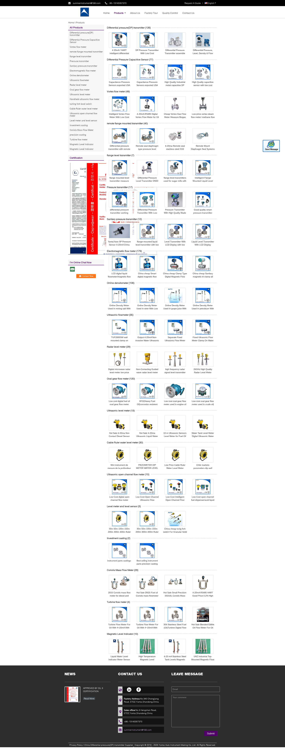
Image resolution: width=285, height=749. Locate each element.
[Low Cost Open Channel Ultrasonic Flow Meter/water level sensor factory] (147, 486)
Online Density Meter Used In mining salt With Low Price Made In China (119, 308)
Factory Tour (151, 12)
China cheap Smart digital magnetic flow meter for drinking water (147, 276)
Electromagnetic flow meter (83, 70)
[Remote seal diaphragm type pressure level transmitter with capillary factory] (147, 135)
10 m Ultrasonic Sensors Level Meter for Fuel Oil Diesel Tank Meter (174, 436)
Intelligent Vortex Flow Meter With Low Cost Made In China (119, 117)
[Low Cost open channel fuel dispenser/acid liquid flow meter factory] (202, 486)
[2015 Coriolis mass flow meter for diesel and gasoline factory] (119, 582)
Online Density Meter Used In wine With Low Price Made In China (147, 308)
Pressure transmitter (79, 61)
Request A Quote (193, 3)
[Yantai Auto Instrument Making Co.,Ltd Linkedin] (129, 689)
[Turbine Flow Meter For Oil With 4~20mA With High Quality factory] (119, 614)
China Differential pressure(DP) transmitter (104, 745)
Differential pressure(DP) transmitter (81, 33)
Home (106, 12)
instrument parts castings (119, 560)
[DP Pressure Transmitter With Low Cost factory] (147, 40)
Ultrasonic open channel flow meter (83, 114)
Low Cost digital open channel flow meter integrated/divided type (119, 500)
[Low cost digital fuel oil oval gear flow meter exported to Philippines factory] (119, 391)
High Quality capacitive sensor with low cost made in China (202, 85)
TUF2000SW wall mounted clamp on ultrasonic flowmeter (119, 340)
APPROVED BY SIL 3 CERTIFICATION (93, 689)
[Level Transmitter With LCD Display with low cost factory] (175, 231)
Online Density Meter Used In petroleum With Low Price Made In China (203, 308)
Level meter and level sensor (83, 120)
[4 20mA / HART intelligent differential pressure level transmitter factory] (119, 40)
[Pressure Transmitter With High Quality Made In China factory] (175, 199)
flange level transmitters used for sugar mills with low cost (175, 181)
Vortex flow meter (78, 47)
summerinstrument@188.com (86, 3)
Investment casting (79, 125)
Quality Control (170, 12)
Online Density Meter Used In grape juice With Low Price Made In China (175, 308)
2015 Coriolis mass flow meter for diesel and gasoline (119, 595)
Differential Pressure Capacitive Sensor (85, 40)
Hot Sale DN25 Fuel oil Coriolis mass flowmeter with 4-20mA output (147, 595)
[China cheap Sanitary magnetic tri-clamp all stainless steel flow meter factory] (202, 263)
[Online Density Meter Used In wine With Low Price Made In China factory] (147, 295)
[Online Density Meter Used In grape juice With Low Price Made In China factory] (175, 295)
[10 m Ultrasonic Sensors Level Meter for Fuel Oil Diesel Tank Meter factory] (175, 423)
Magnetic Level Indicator (81, 144)
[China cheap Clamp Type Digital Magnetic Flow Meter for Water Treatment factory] (175, 263)
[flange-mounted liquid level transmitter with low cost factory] (147, 231)
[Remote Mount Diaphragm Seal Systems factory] (202, 135)
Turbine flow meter (78, 139)
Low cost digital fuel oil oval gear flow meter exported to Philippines (119, 404)
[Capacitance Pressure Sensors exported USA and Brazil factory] (119, 72)
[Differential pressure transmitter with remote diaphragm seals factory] (119, 135)
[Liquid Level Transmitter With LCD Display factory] (202, 231)
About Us (135, 12)
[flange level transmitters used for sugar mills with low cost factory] (175, 167)
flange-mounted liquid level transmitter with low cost (147, 244)
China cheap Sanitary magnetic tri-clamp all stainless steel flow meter (203, 276)
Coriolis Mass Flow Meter (81, 130)
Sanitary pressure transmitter (83, 66)
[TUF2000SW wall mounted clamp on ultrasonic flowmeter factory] (119, 327)
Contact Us (188, 12)
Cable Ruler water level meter (84, 108)
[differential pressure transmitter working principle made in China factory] (119, 199)
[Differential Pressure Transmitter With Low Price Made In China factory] (147, 199)
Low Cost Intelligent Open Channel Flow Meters (175, 500)
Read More (89, 698)
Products (119, 12)
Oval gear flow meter (80, 89)
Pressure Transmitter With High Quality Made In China (175, 213)
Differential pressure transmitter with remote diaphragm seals (119, 149)
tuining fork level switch (81, 104)
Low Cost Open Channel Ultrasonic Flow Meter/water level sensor (147, 500)
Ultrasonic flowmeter (79, 80)
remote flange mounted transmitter (86, 51)
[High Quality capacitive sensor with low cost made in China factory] (202, 72)
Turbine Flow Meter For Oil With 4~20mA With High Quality (119, 627)
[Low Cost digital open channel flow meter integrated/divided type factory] (119, 486)
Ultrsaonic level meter (80, 94)
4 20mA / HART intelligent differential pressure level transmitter (119, 53)
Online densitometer (79, 75)
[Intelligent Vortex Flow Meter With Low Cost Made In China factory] (119, 103)
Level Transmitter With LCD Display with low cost (175, 244)
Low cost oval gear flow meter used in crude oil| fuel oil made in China (203, 404)
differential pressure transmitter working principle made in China (119, 213)
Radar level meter (78, 85)
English (210, 3)
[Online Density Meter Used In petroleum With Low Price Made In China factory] (202, 295)
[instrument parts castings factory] (119, 550)
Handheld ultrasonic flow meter (84, 99)
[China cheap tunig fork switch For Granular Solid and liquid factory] (175, 518)
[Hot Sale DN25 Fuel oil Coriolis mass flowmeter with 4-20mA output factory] (147, 582)
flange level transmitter (80, 56)
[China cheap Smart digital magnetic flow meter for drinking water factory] (147, 263)
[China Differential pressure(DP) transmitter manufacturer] (84, 12)
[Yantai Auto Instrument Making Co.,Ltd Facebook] (138, 689)
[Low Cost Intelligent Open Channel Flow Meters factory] (175, 486)
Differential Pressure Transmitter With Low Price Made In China (147, 213)
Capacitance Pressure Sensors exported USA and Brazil (119, 85)
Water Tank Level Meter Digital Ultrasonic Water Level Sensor (203, 436)
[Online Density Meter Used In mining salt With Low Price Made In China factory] (119, 295)
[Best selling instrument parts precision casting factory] (147, 550)
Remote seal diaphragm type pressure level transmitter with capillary (147, 149)
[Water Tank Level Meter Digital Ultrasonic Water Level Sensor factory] (202, 423)
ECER (149, 747)
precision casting (78, 134)
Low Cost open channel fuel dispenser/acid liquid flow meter (202, 500)
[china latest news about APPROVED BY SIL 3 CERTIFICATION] (72, 694)
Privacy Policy (76, 745)
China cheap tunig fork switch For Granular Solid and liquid (175, 532)
